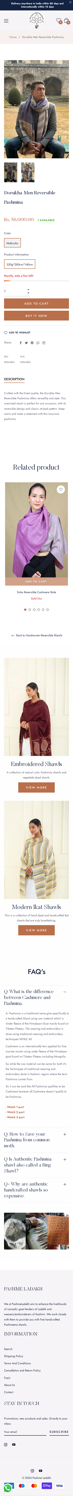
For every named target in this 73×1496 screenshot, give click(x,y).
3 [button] (34, 610)
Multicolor (12, 243)
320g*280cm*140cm (19, 264)
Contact (8, 1392)
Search (8, 1349)
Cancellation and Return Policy (22, 1370)
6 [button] (47, 610)
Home (13, 37)
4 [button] (39, 610)
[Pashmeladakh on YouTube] (13, 1444)
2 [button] (30, 610)
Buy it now (36, 316)
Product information (16, 254)
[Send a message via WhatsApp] (7, 1488)
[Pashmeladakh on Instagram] (5, 1444)
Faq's (7, 1378)
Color (7, 233)
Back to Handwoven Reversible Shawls (38, 635)
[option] (36, 546)
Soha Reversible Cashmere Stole (36, 592)
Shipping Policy (13, 1356)
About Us (9, 1385)
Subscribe (59, 1432)
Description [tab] (14, 379)
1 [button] (25, 610)
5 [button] (43, 610)
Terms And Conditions (17, 1363)
